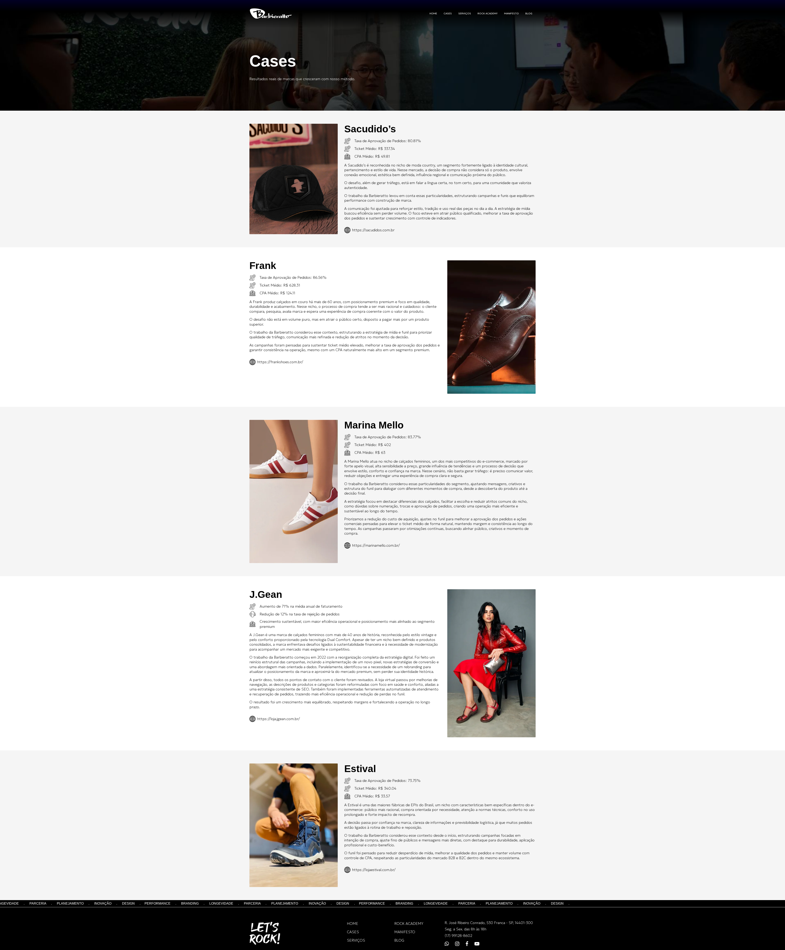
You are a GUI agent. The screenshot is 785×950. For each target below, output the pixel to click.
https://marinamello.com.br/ (376, 545)
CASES (448, 13)
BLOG (528, 13)
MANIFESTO (511, 13)
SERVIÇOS (464, 13)
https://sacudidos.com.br (373, 230)
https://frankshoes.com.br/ (280, 362)
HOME (433, 13)
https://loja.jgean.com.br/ (278, 718)
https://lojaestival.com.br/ (374, 869)
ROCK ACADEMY (488, 13)
